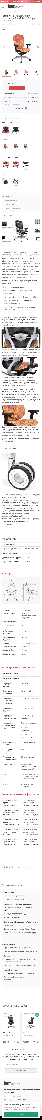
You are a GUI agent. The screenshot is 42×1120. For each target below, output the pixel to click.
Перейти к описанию (11, 105)
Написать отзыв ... (26, 868)
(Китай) (32, 94)
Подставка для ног (10, 157)
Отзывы (9, 204)
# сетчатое (5, 1013)
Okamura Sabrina (28, 1033)
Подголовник (7, 122)
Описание (9, 196)
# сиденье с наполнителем (29, 1013)
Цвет (5, 140)
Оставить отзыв (34, 24)
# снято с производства (9, 1016)
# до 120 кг (7, 29)
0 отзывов (17, 24)
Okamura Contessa (9, 1033)
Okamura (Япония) (8, 1035)
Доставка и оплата (12, 209)
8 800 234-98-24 (13, 1096)
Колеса (4, 174)
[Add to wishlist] (14, 1042)
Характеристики (11, 200)
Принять (21, 1114)
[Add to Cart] (18, 1042)
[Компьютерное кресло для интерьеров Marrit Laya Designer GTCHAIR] (21, 48)
